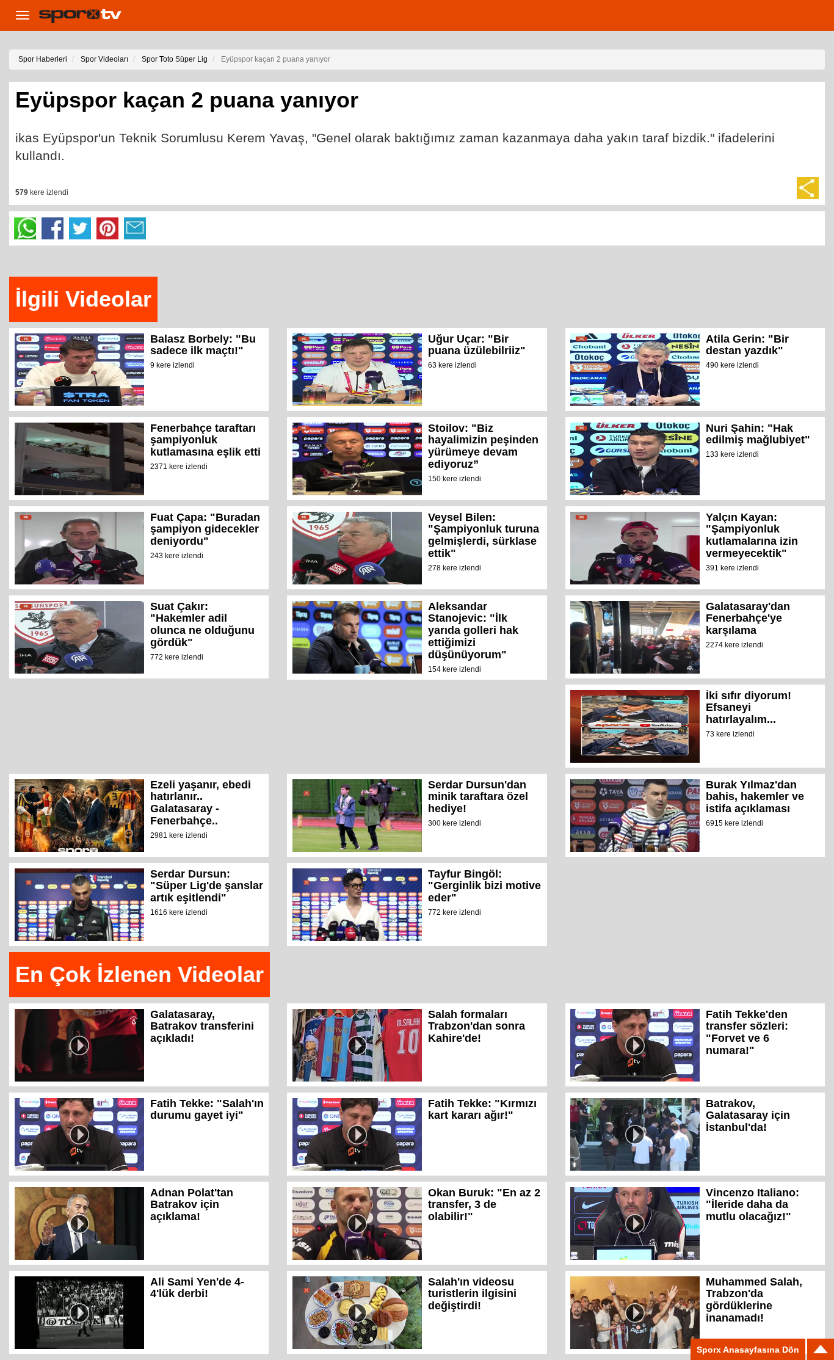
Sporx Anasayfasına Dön (748, 1350)
